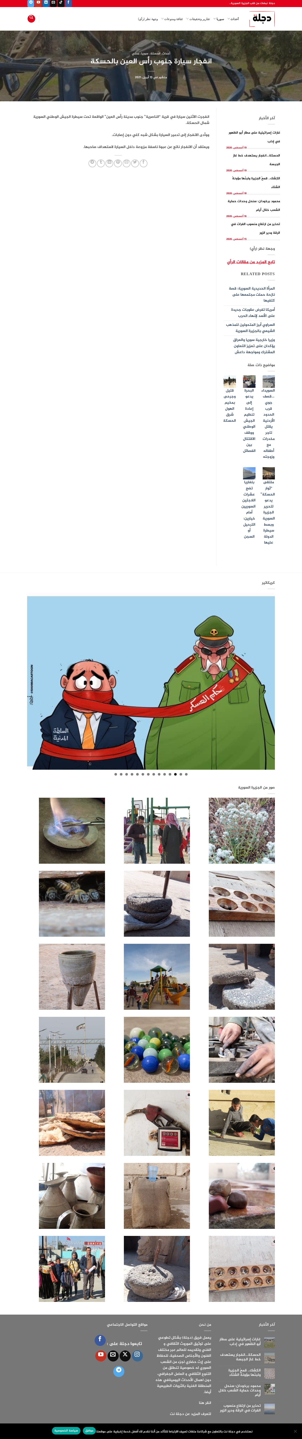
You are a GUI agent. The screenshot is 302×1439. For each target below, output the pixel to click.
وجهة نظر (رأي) (148, 19)
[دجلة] (260, 19)
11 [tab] (132, 774)
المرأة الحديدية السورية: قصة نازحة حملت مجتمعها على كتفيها (252, 295)
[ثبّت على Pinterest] (118, 163)
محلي (135, 53)
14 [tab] (115, 774)
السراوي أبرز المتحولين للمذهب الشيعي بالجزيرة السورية (250, 328)
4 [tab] (170, 774)
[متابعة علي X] (125, 1355)
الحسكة (155, 53)
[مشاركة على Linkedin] (109, 163)
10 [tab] (137, 774)
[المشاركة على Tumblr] (101, 163)
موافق (89, 1430)
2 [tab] (181, 774)
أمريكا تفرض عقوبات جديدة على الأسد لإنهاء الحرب (253, 313)
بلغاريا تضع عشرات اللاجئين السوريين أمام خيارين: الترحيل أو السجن (248, 509)
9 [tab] (143, 774)
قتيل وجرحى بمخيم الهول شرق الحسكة (229, 406)
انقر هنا (205, 1403)
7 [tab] (153, 774)
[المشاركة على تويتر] (135, 163)
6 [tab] (159, 774)
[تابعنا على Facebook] (68, 3)
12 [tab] (126, 774)
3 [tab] (175, 774)
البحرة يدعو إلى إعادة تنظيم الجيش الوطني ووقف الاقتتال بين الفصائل (249, 421)
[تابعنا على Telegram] (30, 3)
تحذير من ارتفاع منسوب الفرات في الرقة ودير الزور (240, 1408)
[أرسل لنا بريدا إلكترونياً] (53, 3)
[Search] (31, 19)
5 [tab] (164, 774)
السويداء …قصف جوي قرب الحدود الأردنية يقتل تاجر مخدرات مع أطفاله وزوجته (268, 424)
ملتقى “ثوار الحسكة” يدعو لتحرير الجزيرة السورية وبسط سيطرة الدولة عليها (267, 512)
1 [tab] (186, 774)
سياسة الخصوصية (66, 1430)
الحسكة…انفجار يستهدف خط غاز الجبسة (240, 1357)
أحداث (235, 19)
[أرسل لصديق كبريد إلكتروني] (126, 163)
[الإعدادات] (295, 1432)
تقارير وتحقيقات (199, 19)
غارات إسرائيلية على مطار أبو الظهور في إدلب (240, 1341)
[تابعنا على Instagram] (137, 1355)
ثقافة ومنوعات (173, 19)
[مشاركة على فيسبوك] (143, 163)
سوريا (220, 19)
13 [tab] (121, 774)
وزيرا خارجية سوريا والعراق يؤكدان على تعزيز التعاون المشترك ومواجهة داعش (254, 346)
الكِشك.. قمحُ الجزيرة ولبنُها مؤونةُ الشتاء (244, 1372)
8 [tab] (148, 774)
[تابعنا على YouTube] (38, 3)
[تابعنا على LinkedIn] (45, 3)
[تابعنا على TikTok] (61, 3)
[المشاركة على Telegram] (92, 163)
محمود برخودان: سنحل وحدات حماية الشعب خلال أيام (239, 1391)
